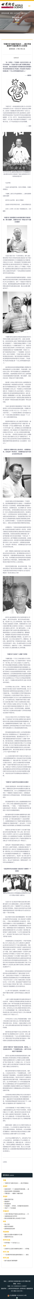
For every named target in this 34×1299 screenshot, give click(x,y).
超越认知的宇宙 (8, 1199)
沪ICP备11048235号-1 (17, 1291)
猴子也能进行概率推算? (11, 1260)
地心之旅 (7, 1224)
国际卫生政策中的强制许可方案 (13, 1234)
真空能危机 (7, 1203)
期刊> (12, 13)
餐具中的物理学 (8, 1226)
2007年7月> (17, 13)
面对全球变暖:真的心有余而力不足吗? (15, 1218)
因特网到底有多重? (9, 1228)
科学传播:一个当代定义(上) (12, 1242)
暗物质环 (7, 1201)
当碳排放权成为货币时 (10, 1216)
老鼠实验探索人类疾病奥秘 (12, 1191)
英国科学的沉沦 (8, 1236)
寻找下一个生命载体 (10, 1208)
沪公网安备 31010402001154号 (17, 1295)
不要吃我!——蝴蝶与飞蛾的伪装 (13, 1193)
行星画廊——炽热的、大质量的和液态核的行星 (17, 1206)
